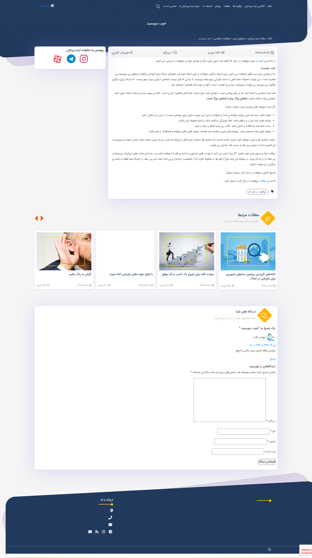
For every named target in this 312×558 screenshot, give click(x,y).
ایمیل (271, 441)
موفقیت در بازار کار (257, 192)
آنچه (261, 61)
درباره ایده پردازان (191, 6)
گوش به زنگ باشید (80, 274)
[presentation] (42, 218)
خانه (269, 6)
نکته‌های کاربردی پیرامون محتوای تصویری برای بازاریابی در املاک (251, 276)
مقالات (227, 6)
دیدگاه (271, 421)
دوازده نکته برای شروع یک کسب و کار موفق (188, 274)
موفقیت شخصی (222, 39)
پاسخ (273, 359)
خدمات (208, 6)
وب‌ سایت (270, 451)
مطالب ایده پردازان (256, 39)
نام (273, 431)
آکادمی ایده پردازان (255, 6)
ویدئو (218, 6)
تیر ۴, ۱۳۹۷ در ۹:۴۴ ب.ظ (263, 345)
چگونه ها (237, 6)
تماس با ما (171, 6)
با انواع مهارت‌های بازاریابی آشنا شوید (131, 274)
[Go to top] (156, 556)
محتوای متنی (239, 39)
